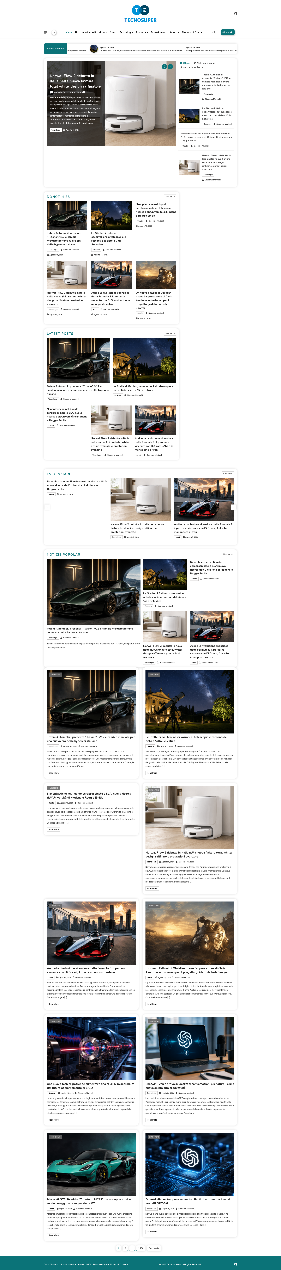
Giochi (140, 313)
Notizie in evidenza (193, 67)
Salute (185, 146)
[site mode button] (54, 32)
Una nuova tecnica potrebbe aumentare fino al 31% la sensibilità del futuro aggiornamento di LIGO (90, 1086)
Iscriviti (229, 32)
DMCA (88, 1264)
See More (170, 196)
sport (95, 309)
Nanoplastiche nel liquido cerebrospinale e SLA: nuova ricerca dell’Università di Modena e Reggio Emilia (191, 50)
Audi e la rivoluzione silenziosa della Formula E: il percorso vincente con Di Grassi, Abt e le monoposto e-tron (76, 528)
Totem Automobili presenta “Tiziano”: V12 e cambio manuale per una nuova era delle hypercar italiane (216, 81)
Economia (142, 32)
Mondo (103, 32)
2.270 (140, 1248)
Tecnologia (126, 32)
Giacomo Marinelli (213, 99)
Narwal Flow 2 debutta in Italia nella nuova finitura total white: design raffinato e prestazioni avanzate (216, 162)
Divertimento (159, 32)
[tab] (185, 63)
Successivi (154, 1248)
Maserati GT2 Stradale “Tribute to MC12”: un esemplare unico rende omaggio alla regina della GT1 (89, 1201)
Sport (113, 32)
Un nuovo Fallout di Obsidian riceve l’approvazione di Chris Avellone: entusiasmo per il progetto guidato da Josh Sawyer (154, 300)
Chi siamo (54, 1264)
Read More (54, 773)
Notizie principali (85, 32)
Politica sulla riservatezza (72, 1264)
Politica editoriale (101, 1264)
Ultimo (186, 63)
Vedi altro (228, 473)
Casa (69, 32)
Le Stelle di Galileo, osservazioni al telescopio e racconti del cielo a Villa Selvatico (94, 50)
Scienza (174, 32)
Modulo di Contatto (193, 32)
